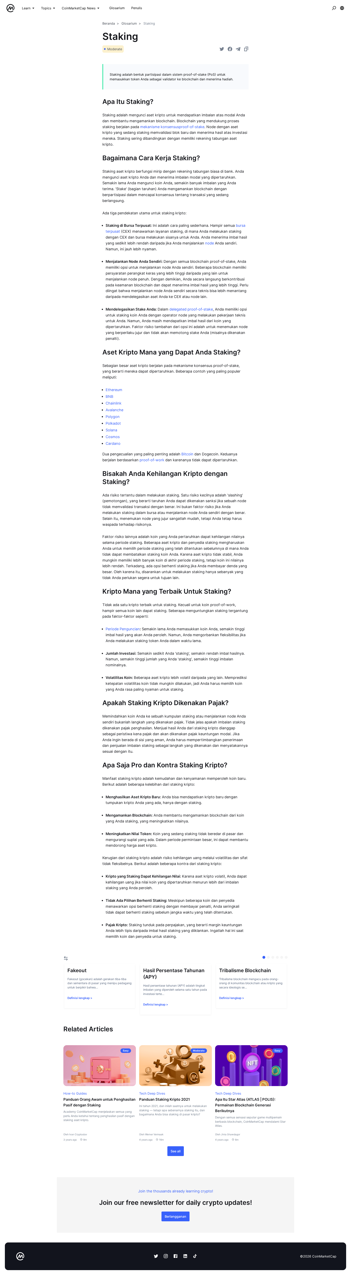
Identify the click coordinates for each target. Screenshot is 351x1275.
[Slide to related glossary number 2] (272, 957)
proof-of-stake (191, 127)
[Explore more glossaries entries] (65, 958)
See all (176, 1151)
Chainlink (113, 403)
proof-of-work (152, 460)
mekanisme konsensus (159, 127)
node (209, 243)
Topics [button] (46, 8)
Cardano (113, 443)
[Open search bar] (334, 8)
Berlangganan (175, 1216)
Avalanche (114, 410)
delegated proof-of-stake (191, 309)
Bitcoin (187, 454)
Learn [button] (26, 8)
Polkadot (113, 423)
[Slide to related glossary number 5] (286, 957)
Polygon (113, 416)
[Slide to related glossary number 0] (263, 957)
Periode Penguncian (123, 629)
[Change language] (342, 8)
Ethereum (114, 390)
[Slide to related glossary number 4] (281, 957)
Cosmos (113, 437)
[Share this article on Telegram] (238, 49)
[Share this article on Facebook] (230, 49)
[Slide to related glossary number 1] (268, 957)
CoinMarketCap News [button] (78, 8)
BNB (109, 396)
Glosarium (129, 23)
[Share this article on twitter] (221, 49)
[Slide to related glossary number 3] (277, 957)
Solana (111, 430)
